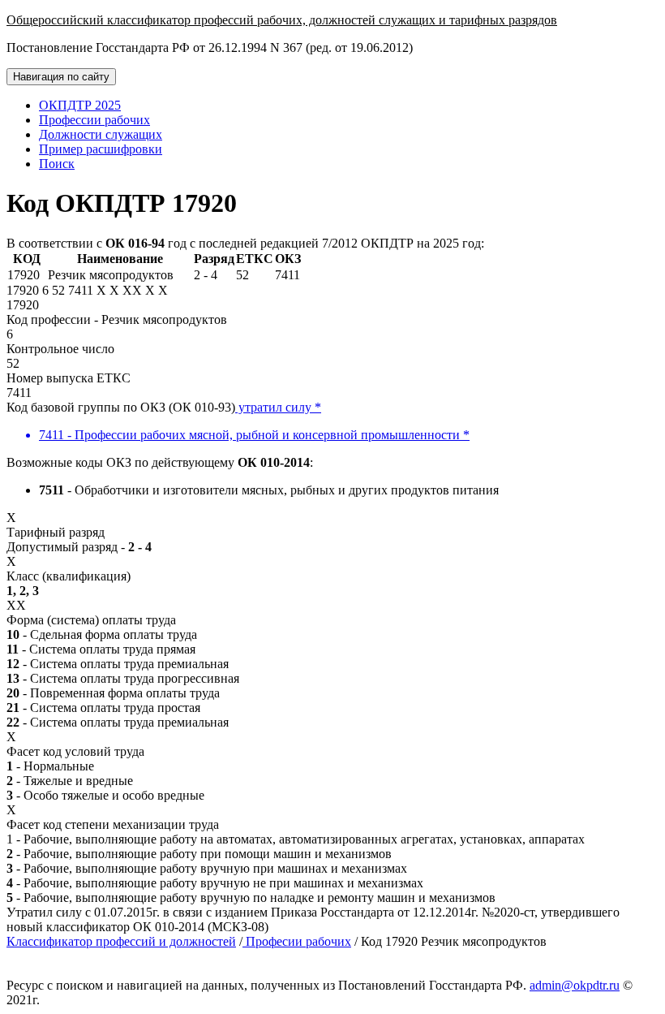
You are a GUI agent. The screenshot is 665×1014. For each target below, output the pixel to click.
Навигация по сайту (61, 77)
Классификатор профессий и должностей (121, 941)
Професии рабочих (296, 941)
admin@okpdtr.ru (575, 985)
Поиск (57, 163)
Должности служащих (100, 134)
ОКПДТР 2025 (80, 105)
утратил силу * (278, 407)
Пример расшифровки (100, 149)
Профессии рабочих (94, 120)
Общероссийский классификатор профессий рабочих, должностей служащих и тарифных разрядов (281, 20)
